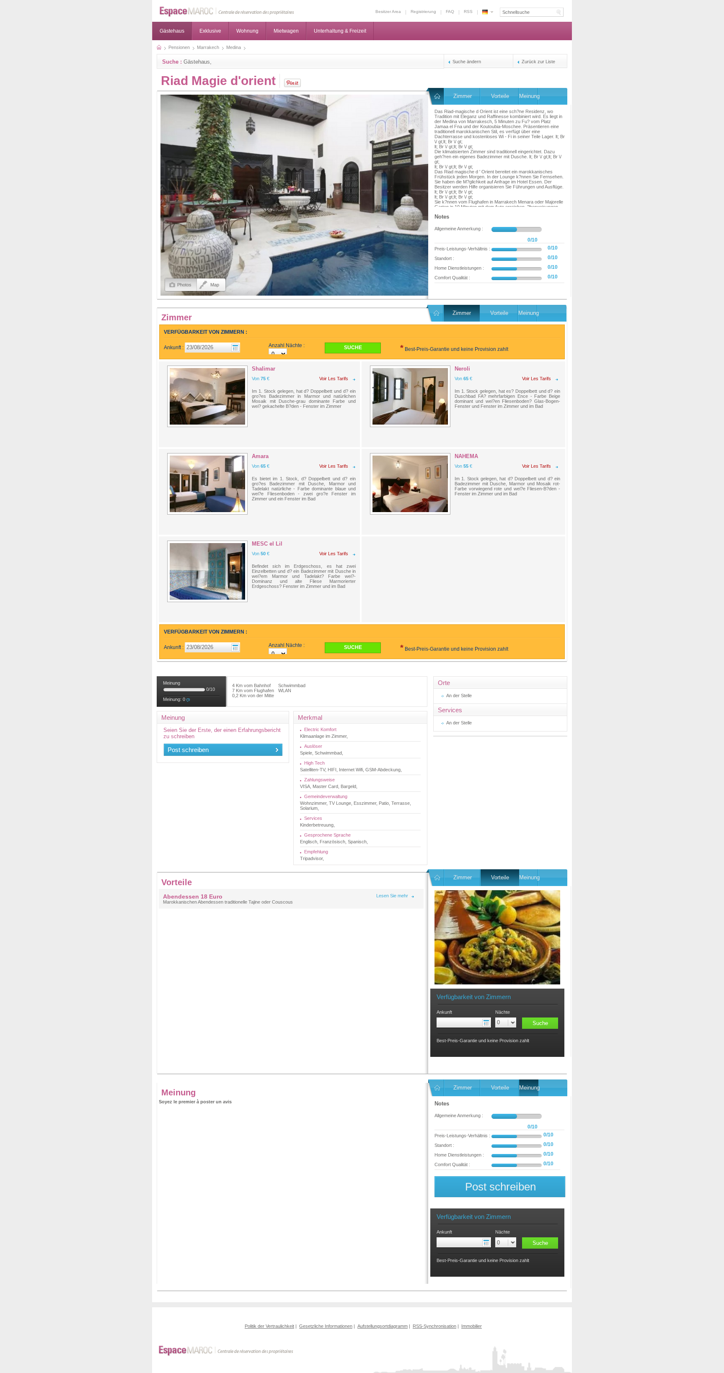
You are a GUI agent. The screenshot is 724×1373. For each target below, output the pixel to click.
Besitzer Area (388, 11)
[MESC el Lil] (207, 571)
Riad (436, 96)
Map (214, 284)
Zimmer (462, 96)
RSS (468, 11)
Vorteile (500, 96)
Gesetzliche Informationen (325, 1326)
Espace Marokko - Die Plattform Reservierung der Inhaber (485, 12)
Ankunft (444, 1012)
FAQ (450, 11)
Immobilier (471, 1326)
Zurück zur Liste (538, 61)
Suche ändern (466, 61)
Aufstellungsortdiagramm (382, 1326)
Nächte (502, 1012)
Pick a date (487, 1022)
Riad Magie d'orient (218, 81)
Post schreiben (188, 749)
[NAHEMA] (410, 484)
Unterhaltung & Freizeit (340, 31)
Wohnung (247, 31)
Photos (184, 284)
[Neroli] (410, 396)
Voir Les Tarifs (333, 378)
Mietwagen (286, 31)
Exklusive (210, 31)
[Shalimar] (207, 396)
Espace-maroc (227, 12)
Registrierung (423, 11)
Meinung (528, 96)
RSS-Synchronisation (434, 1326)
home (159, 47)
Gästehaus (172, 31)
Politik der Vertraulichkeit (269, 1326)
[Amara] (207, 484)
